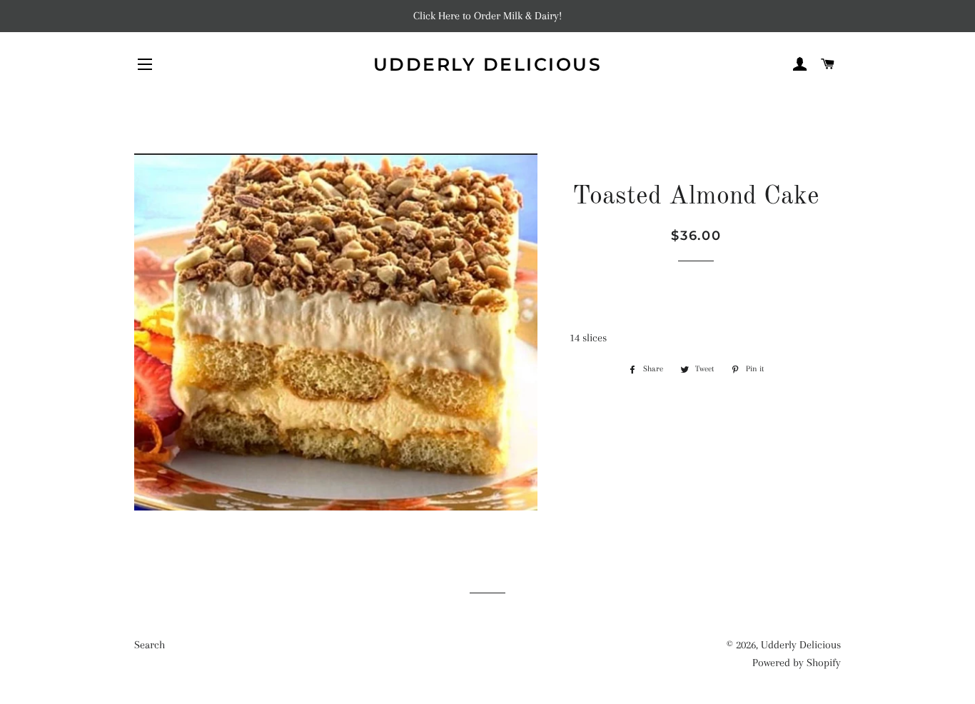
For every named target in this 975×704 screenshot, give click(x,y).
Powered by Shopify (796, 662)
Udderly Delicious (487, 64)
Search (149, 644)
